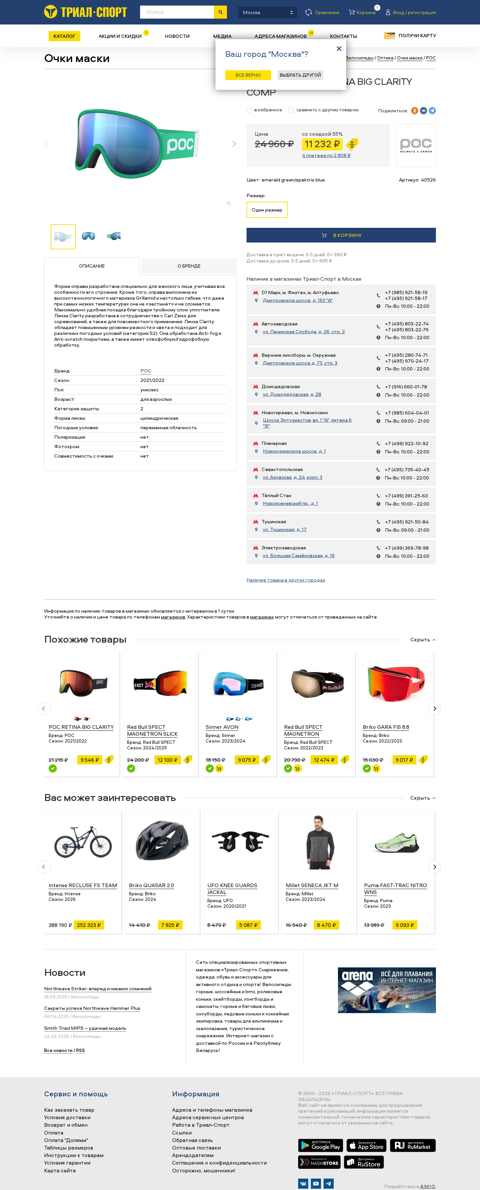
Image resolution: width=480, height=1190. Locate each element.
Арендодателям (193, 1155)
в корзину (347, 235)
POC (146, 370)
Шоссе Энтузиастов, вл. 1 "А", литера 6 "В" (307, 423)
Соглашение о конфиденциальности (219, 1163)
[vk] (423, 110)
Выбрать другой (300, 75)
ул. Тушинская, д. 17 (285, 529)
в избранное (268, 110)
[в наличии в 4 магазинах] (210, 768)
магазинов (173, 616)
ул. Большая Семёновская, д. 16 (299, 555)
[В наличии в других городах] (53, 768)
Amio (428, 1186)
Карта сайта (60, 1170)
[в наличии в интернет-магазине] (219, 768)
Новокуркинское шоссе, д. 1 (294, 451)
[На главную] (85, 11)
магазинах (262, 616)
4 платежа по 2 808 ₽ (326, 155)
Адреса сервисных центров (208, 1117)
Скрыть (420, 639)
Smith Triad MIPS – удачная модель (85, 1028)
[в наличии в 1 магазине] (367, 768)
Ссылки (182, 1133)
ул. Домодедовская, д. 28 (292, 394)
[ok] (414, 110)
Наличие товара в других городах (286, 579)
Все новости (58, 1050)
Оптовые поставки (196, 1148)
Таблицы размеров (68, 1148)
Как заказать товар (69, 1110)
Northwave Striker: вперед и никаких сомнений (98, 988)
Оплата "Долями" (66, 1140)
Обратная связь (192, 1140)
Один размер (267, 209)
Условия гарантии (67, 1163)
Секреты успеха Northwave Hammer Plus (92, 1008)
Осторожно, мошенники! (203, 1170)
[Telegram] (329, 1184)
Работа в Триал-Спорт (201, 1125)
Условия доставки (67, 1117)
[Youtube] (316, 1184)
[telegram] (432, 110)
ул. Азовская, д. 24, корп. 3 (292, 477)
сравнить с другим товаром (327, 110)
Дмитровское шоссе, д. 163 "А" (298, 300)
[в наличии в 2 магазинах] (288, 768)
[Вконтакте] (303, 1184)
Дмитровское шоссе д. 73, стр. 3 (300, 363)
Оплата (53, 1133)
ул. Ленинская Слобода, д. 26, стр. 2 (304, 332)
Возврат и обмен (66, 1125)
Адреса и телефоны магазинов (212, 1110)
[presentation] (50, 143)
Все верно (248, 75)
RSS (80, 1050)
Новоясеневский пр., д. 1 (290, 503)
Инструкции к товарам (74, 1155)
